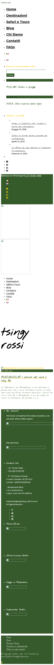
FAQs (10, 47)
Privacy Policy (12, 643)
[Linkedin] (7, 167)
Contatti (13, 41)
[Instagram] (7, 170)
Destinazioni (16, 15)
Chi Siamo (14, 34)
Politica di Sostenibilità (17, 646)
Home (11, 9)
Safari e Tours (17, 22)
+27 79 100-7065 (33, 175)
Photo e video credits (15, 649)
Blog (10, 28)
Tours (8, 640)
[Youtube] (7, 164)
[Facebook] (12, 510)
